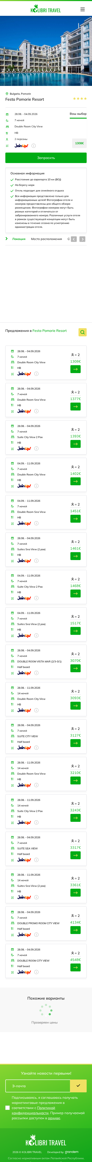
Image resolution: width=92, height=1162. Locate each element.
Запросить (46, 158)
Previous (5, 51)
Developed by (55, 1152)
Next (86, 51)
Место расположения (46, 239)
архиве (54, 1118)
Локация (18, 239)
